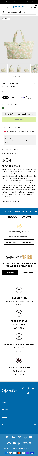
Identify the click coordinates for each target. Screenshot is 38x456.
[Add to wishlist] (35, 83)
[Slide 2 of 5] (11, 68)
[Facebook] (23, 388)
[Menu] (3, 7)
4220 (18, 131)
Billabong (4, 80)
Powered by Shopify (27, 448)
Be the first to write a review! (19, 242)
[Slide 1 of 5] (3, 68)
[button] (30, 7)
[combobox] (19, 12)
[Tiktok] (28, 393)
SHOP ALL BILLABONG (10, 201)
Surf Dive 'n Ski (14, 448)
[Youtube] (33, 388)
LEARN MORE (19, 305)
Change (31, 131)
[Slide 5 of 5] (34, 68)
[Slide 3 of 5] (19, 68)
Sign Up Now (31, 2)
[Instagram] (28, 388)
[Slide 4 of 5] (26, 68)
